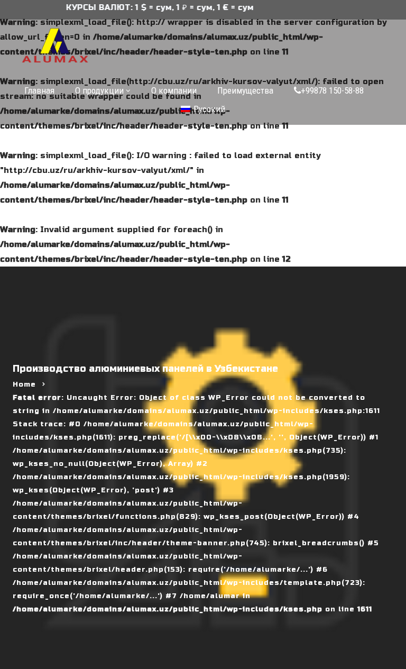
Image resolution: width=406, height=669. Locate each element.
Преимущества (245, 90)
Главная (39, 90)
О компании (174, 90)
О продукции (99, 90)
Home (24, 384)
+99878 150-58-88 (332, 90)
